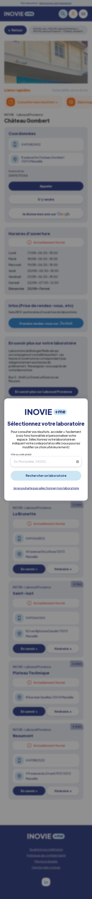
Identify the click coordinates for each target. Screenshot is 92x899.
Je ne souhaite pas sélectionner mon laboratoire (46, 488)
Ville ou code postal (21, 454)
